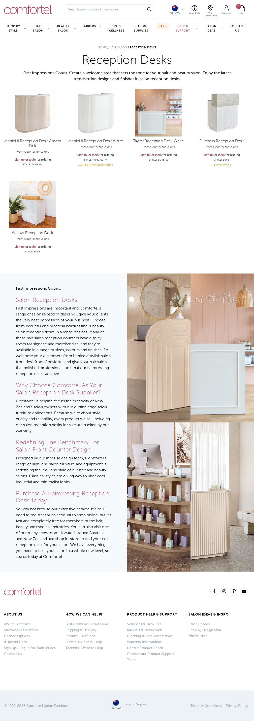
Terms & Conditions (206, 706)
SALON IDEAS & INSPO (208, 614)
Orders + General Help (83, 642)
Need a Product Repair (145, 648)
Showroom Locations (21, 630)
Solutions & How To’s (144, 624)
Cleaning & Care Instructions (149, 636)
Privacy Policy (237, 706)
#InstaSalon (198, 636)
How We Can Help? (84, 614)
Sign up (19, 159)
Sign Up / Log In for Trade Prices (30, 648)
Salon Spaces (199, 624)
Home (102, 47)
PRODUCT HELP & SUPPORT (152, 614)
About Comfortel (18, 624)
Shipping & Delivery (80, 630)
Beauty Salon (63, 28)
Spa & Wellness (116, 28)
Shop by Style (13, 28)
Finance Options (17, 636)
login (32, 159)
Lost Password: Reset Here (86, 624)
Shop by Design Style (205, 630)
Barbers (89, 26)
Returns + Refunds (80, 636)
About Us (13, 614)
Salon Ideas (211, 28)
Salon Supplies (141, 28)
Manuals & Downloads (144, 630)
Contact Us (237, 28)
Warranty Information (144, 642)
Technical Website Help (84, 648)
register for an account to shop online (64, 515)
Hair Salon (38, 28)
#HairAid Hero (15, 642)
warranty (24, 430)
